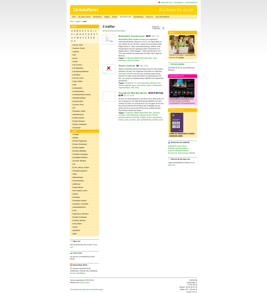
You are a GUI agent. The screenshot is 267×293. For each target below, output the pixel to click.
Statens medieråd (126, 66)
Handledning (138, 17)
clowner (75, 194)
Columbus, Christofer (80, 204)
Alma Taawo (85, 283)
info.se (194, 292)
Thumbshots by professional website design (86, 289)
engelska (142, 115)
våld (132, 88)
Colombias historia (79, 201)
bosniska (121, 115)
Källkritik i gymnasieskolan (178, 148)
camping (75, 52)
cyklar (74, 234)
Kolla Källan (77, 253)
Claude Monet (77, 187)
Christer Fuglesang (79, 141)
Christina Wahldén (79, 151)
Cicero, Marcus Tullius (80, 167)
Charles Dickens (78, 121)
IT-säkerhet (129, 58)
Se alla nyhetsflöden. (78, 273)
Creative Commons (79, 217)
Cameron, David (78, 48)
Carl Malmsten (77, 68)
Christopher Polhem (79, 157)
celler (74, 85)
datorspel (153, 83)
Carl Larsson (77, 65)
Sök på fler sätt (125, 17)
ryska (127, 120)
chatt (74, 131)
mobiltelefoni (157, 85)
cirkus (74, 174)
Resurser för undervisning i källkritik (181, 153)
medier (148, 85)
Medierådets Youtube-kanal (131, 36)
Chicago (75, 134)
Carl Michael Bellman (80, 71)
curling (74, 227)
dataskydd (122, 60)
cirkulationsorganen (79, 171)
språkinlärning (146, 120)
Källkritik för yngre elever (177, 146)
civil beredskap (78, 181)
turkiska (155, 120)
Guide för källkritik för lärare (178, 151)
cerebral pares (77, 101)
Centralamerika (78, 91)
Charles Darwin (78, 118)
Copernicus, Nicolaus (80, 214)
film (159, 83)
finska (149, 115)
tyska (161, 120)
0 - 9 (73, 41)
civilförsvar (76, 184)
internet (130, 60)
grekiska (121, 117)
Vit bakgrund (178, 2)
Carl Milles (76, 75)
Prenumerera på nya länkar (114, 31)
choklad (75, 138)
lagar (134, 85)
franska (155, 115)
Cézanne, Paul (78, 105)
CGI (73, 108)
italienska (135, 117)
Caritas (75, 61)
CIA (73, 164)
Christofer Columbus (80, 154)
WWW (136, 58)
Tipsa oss (149, 17)
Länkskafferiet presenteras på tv (181, 99)
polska (149, 117)
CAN (74, 55)
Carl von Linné (77, 78)
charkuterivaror (78, 114)
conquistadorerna (79, 207)
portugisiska (157, 117)
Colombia (76, 197)
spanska (132, 120)
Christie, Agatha (78, 148)
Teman (114, 17)
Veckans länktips (177, 64)
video (137, 88)
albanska (156, 113)
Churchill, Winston (79, 161)
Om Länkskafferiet (162, 17)
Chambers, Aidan (78, 111)
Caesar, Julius (77, 45)
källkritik (128, 85)
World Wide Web (145, 58)
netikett (136, 60)
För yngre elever (84, 17)
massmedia (141, 85)
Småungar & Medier (126, 74)
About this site (166, 2)
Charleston (76, 128)
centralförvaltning (78, 98)
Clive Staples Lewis (79, 191)
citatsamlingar (77, 177)
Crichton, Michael (79, 220)
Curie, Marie (77, 224)
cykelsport (76, 230)
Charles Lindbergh (79, 124)
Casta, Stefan (77, 81)
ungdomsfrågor (124, 88)
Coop (74, 210)
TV (135, 83)
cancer (74, 58)
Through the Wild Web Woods (132, 93)
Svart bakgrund (191, 2)
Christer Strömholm (79, 144)
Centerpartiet (77, 88)
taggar (181, 57)
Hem (74, 17)
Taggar (106, 17)
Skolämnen (97, 17)
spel (138, 120)
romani (121, 120)
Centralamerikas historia (81, 95)
